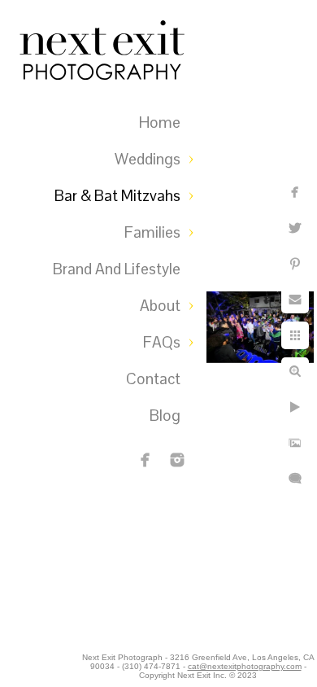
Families (152, 232)
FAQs (161, 342)
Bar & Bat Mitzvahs (117, 196)
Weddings (147, 159)
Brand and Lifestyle (116, 269)
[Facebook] (145, 460)
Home (159, 122)
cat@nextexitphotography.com (245, 666)
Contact (153, 379)
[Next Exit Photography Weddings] (177, 460)
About (160, 305)
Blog (165, 415)
